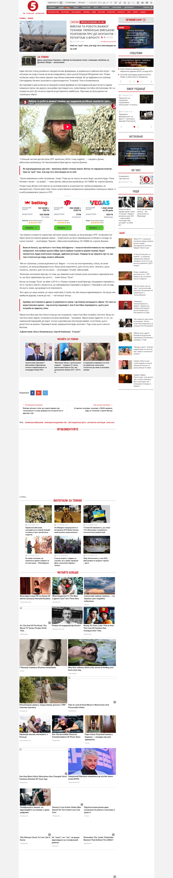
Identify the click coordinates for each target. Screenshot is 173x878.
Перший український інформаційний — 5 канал (33, 8)
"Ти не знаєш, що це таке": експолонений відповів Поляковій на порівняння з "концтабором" (143, 290)
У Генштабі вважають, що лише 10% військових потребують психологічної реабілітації (96, 530)
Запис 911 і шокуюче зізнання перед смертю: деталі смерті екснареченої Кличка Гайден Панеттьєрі (144, 243)
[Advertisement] (67, 214)
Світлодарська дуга (77, 422)
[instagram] (115, 3)
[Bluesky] (142, 3)
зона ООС (110, 37)
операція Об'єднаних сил (55, 422)
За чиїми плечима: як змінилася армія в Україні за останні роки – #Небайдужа (37, 560)
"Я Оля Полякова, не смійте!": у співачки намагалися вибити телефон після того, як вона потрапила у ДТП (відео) (143, 260)
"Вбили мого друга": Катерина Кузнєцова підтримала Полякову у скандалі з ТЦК (143, 336)
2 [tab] (145, 48)
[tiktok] (120, 3)
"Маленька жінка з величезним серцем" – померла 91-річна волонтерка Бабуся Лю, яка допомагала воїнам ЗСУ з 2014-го (67, 367)
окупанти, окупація (96, 422)
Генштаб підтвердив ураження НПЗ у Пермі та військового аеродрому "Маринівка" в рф (135, 77)
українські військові (34, 422)
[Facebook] (111, 3)
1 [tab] (127, 48)
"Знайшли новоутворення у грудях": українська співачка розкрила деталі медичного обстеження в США (141, 307)
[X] (133, 3)
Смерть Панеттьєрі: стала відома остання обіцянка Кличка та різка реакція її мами (143, 364)
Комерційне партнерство (124, 177)
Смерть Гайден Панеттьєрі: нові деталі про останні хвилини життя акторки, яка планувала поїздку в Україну (143, 380)
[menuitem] (51, 7)
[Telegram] (124, 3)
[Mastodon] (138, 3)
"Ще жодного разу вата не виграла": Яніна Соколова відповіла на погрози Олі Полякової (143, 322)
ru (107, 2)
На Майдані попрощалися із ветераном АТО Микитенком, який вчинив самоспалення (66, 530)
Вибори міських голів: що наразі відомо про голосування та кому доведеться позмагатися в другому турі (43, 410)
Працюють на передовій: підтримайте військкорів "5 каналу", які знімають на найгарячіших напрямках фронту (128, 104)
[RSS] (151, 3)
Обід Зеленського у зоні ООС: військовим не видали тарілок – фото (96, 560)
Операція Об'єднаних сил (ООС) (93, 22)
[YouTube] (147, 3)
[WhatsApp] (129, 3)
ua (104, 2)
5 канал (63, 50)
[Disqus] (67, 465)
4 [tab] (141, 81)
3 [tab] (138, 81)
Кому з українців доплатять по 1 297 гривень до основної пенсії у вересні (142, 275)
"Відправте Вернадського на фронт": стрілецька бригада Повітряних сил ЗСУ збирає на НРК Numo (127, 120)
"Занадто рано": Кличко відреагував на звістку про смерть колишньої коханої (143, 350)
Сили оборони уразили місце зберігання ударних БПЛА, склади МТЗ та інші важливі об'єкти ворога (136, 71)
